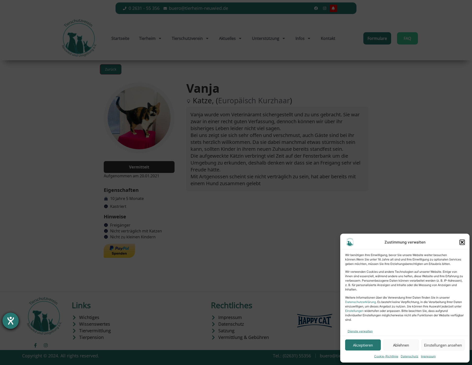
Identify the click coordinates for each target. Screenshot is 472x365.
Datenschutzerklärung (360, 302)
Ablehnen (401, 345)
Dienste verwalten (360, 331)
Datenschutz (409, 356)
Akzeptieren (363, 345)
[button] (462, 242)
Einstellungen (354, 311)
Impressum (428, 356)
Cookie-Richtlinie (386, 356)
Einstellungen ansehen (443, 345)
